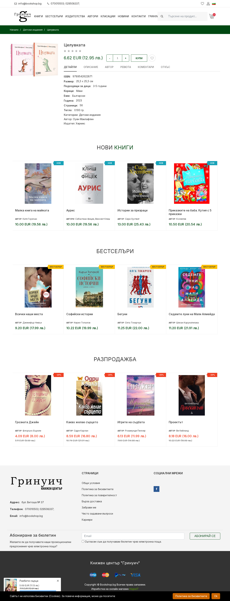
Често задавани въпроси (97, 513)
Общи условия (91, 483)
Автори (93, 16)
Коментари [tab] (146, 66)
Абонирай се (205, 536)
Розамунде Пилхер (135, 430)
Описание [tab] (91, 66)
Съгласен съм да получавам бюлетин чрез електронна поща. (123, 541)
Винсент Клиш (102, 219)
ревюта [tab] (125, 66)
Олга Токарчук (133, 322)
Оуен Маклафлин (83, 119)
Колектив (181, 219)
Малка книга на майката (32, 210)
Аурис (70, 210)
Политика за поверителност (99, 495)
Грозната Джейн (27, 422)
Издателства (75, 16)
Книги (38, 16)
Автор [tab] (109, 66)
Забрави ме (89, 507)
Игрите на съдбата (131, 422)
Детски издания (90, 114)
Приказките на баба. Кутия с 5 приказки (190, 212)
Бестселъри (54, 16)
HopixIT (134, 588)
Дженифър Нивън (32, 322)
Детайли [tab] (70, 66)
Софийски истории (79, 314)
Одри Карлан (81, 430)
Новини (123, 16)
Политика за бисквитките (97, 489)
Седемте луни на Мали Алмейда (192, 314)
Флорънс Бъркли (32, 430)
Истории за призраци (133, 210)
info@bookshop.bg (30, 3)
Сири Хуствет (132, 219)
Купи (139, 58)
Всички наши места (29, 314)
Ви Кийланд (182, 430)
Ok (215, 596)
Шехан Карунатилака (187, 322)
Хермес (80, 123)
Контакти (139, 16)
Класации (108, 16)
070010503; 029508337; (65, 3)
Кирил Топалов (82, 322)
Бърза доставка (92, 501)
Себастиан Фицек (84, 219)
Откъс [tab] (165, 66)
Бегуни (122, 314)
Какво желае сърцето (82, 422)
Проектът (176, 422)
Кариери (87, 519)
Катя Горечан (30, 219)
